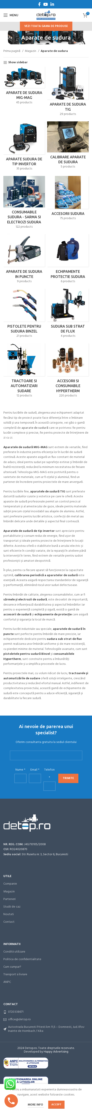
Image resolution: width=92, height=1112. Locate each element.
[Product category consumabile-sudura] (24, 204)
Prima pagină (12, 51)
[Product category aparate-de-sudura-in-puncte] (24, 260)
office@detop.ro (19, 1019)
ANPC (7, 982)
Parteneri (9, 899)
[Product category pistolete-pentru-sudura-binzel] (24, 315)
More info (36, 1104)
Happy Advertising (56, 1051)
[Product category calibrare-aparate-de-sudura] (68, 146)
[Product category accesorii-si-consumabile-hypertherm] (68, 372)
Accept (56, 1104)
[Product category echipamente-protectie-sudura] (68, 260)
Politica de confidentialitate (22, 959)
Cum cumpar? (12, 966)
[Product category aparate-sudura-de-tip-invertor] (24, 147)
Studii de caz (12, 906)
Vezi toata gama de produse (46, 26)
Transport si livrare (15, 974)
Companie (10, 883)
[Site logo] (46, 15)
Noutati (8, 914)
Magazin (31, 51)
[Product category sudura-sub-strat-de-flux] (68, 315)
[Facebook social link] (39, 4)
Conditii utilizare (14, 951)
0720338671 (15, 1011)
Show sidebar (18, 63)
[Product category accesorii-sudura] (68, 199)
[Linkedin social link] (52, 4)
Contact (9, 921)
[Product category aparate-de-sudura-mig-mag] (24, 87)
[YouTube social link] (45, 4)
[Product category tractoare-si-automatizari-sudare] (24, 372)
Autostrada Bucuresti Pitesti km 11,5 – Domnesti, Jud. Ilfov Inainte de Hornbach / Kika (46, 1029)
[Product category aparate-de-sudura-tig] (68, 93)
